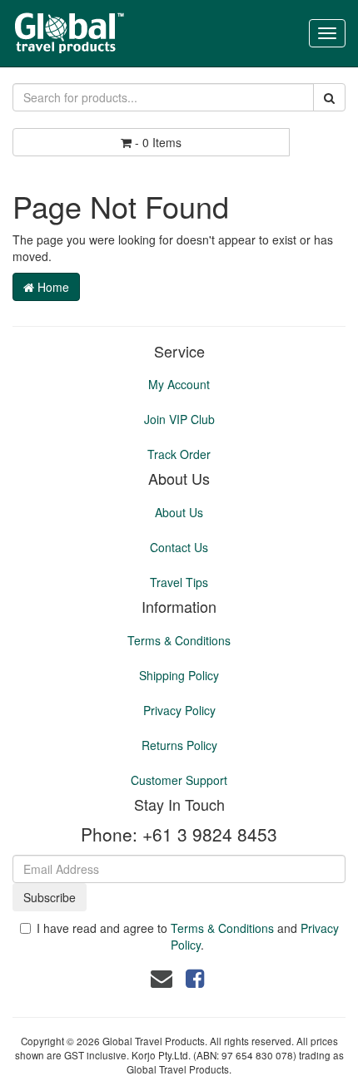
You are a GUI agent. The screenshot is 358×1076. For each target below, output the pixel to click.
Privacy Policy (179, 710)
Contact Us (179, 547)
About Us (179, 512)
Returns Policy (179, 745)
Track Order (179, 454)
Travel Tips (179, 582)
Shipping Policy (179, 675)
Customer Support (179, 780)
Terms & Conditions (179, 640)
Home (51, 287)
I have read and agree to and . (188, 936)
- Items (158, 142)
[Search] (329, 97)
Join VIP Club (179, 419)
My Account (179, 384)
